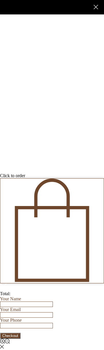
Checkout (10, 336)
